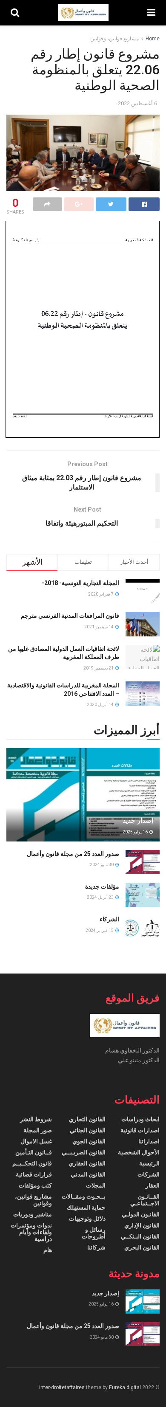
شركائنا (96, 1247)
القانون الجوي (89, 1141)
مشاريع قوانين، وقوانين (114, 39)
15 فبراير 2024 (100, 930)
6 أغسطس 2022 (137, 103)
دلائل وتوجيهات (87, 1218)
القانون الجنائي (88, 1130)
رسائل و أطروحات (94, 1233)
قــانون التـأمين (33, 1152)
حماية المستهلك (86, 1207)
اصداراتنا (149, 1141)
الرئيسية (149, 1163)
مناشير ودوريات (32, 1214)
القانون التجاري (87, 1119)
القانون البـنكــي (140, 1236)
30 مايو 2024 (102, 864)
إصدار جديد (138, 820)
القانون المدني (88, 1174)
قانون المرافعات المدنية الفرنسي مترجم (70, 615)
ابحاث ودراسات (140, 1119)
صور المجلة (37, 1130)
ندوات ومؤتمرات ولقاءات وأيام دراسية (31, 1232)
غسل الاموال (36, 1141)
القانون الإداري (142, 1225)
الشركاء (109, 919)
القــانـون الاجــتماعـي (145, 1200)
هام (47, 1250)
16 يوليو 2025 (136, 832)
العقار (153, 1185)
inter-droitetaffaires (62, 1387)
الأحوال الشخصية (139, 1152)
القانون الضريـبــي (84, 1152)
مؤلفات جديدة (102, 886)
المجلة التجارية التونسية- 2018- (80, 583)
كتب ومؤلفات (35, 1185)
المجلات (96, 1185)
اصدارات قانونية (140, 1130)
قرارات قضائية (34, 1174)
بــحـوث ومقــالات (84, 1196)
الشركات (148, 1174)
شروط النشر (36, 1119)
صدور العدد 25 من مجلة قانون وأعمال (73, 853)
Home (153, 39)
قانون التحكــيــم (32, 1163)
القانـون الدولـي (141, 1214)
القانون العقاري (87, 1163)
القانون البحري (142, 1247)
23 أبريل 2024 (100, 897)
